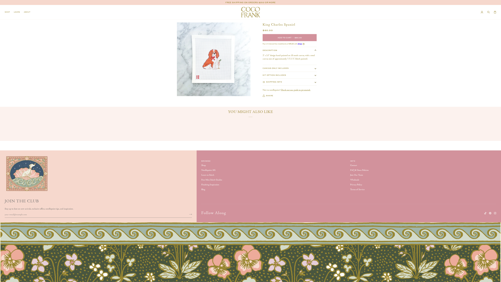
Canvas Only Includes (276, 68)
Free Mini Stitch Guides (211, 179)
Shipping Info (274, 82)
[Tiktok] (485, 213)
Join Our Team (356, 175)
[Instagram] (495, 213)
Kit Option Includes (274, 75)
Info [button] (352, 161)
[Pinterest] (490, 213)
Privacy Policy (356, 184)
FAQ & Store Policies (359, 170)
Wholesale (354, 179)
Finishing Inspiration (210, 184)
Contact (353, 165)
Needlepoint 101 (208, 170)
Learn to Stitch (207, 175)
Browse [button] (206, 161)
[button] (8, 12)
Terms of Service (357, 189)
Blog (203, 189)
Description (270, 50)
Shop (203, 165)
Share (269, 95)
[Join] (190, 214)
